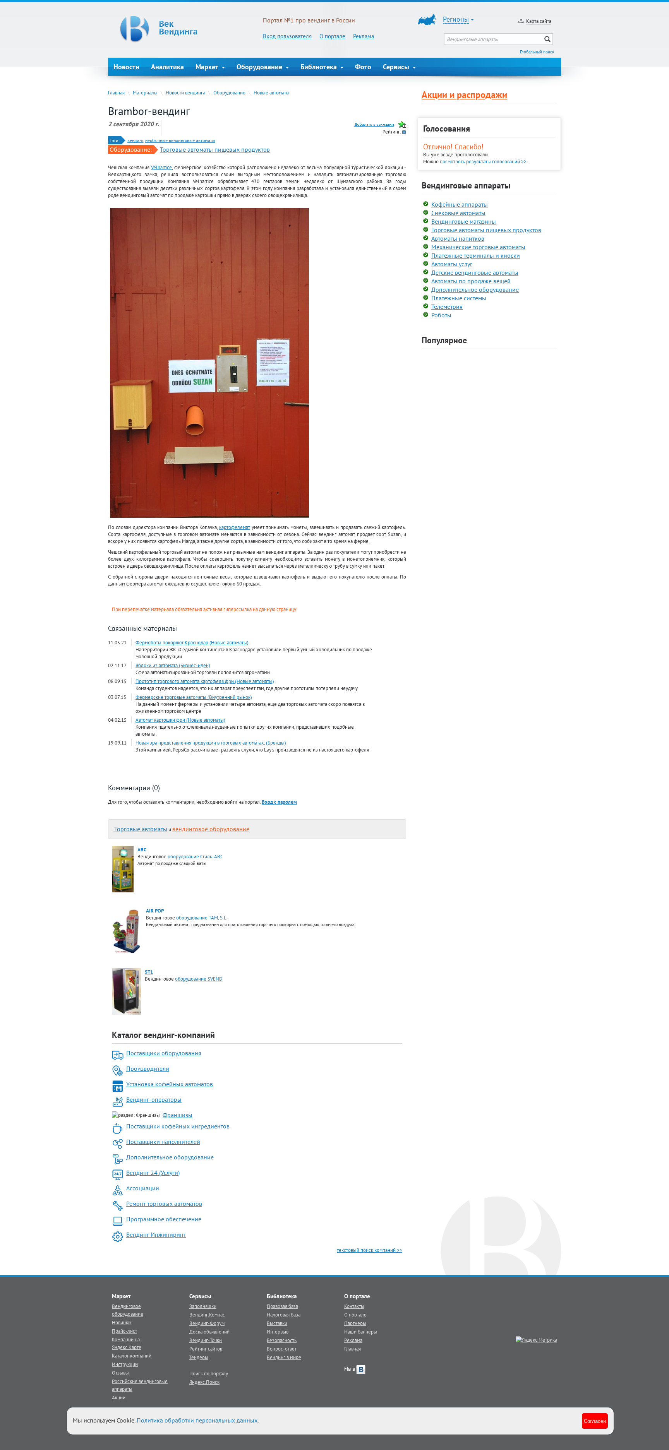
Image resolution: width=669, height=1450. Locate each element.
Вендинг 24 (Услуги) (153, 1172)
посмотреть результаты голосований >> (483, 161)
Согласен (595, 1420)
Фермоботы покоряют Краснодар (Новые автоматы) (192, 642)
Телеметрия (447, 306)
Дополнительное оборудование (170, 1157)
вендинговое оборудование (210, 829)
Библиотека (319, 66)
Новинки (121, 1322)
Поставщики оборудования (163, 1053)
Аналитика (167, 66)
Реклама (363, 36)
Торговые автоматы (140, 829)
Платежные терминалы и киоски (475, 255)
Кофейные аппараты (459, 204)
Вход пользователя (287, 36)
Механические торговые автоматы (478, 247)
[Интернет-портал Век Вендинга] (185, 29)
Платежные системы (458, 298)
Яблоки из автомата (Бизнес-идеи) (173, 665)
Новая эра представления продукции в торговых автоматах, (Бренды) (211, 742)
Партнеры (355, 1323)
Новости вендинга (185, 92)
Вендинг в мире (284, 1357)
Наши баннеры (360, 1331)
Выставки (277, 1323)
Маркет (208, 66)
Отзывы (120, 1372)
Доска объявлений (209, 1331)
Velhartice (161, 167)
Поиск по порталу (208, 1373)
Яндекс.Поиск (204, 1381)
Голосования (446, 128)
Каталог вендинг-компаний (163, 1034)
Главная (116, 92)
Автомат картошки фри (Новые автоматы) (180, 719)
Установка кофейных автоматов (169, 1084)
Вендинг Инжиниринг (156, 1234)
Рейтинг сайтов (205, 1348)
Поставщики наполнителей (163, 1141)
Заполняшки (202, 1306)
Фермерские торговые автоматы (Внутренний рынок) (194, 696)
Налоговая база (283, 1314)
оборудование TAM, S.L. (202, 917)
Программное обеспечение (163, 1219)
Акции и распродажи (464, 95)
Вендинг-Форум (207, 1323)
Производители (147, 1068)
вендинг (135, 140)
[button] (279, 801)
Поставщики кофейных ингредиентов (178, 1126)
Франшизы (177, 1115)
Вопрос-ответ (282, 1348)
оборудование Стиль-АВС (195, 856)
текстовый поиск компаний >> (369, 1249)
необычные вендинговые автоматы (180, 140)
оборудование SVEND (199, 978)
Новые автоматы (272, 92)
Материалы (145, 92)
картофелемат (234, 527)
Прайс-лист (124, 1330)
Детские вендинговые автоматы (474, 272)
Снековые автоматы (458, 213)
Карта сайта (538, 20)
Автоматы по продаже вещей (471, 281)
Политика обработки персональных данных (197, 1420)
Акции (118, 1397)
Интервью (277, 1331)
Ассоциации (142, 1188)
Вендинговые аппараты (466, 185)
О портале (332, 36)
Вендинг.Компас (207, 1314)
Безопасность (282, 1340)
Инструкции (125, 1364)
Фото (363, 66)
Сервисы (397, 66)
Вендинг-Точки (205, 1340)
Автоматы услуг (451, 264)
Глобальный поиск (537, 52)
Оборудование (260, 66)
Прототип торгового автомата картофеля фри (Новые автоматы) (205, 681)
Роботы (441, 315)
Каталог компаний (131, 1355)
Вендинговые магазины (463, 221)
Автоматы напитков (457, 238)
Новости (126, 66)
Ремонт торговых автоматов (164, 1203)
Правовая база (282, 1306)
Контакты (354, 1306)
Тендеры (198, 1357)
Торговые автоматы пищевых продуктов (215, 149)
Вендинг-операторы (154, 1099)
